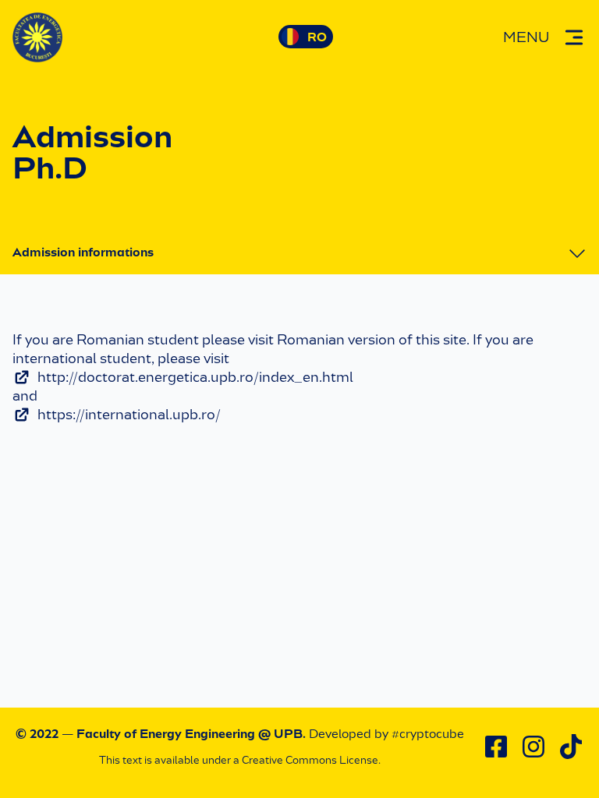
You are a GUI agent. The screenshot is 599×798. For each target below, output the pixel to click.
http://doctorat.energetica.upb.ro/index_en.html (195, 377)
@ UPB (280, 733)
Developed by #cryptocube (386, 733)
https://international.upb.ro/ (129, 414)
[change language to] (305, 36)
